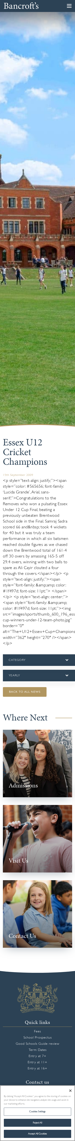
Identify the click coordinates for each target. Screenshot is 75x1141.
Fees (37, 1035)
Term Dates (38, 1054)
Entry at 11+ (37, 1066)
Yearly (14, 681)
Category (24, 666)
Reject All (37, 1123)
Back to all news (24, 695)
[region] (37, 1113)
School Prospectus (37, 1042)
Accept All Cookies (37, 1134)
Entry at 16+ (37, 1072)
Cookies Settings (37, 1111)
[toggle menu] (69, 6)
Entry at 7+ (37, 1060)
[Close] (70, 1090)
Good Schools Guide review (37, 1048)
